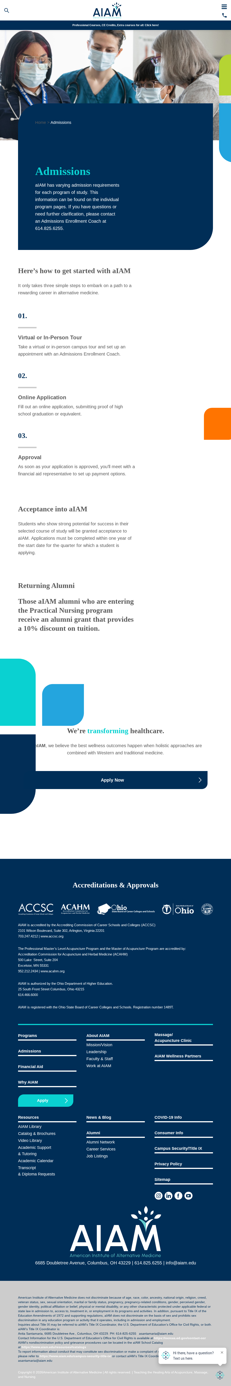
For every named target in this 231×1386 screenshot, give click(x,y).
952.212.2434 (28, 971)
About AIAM (97, 1035)
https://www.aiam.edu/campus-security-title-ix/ (75, 1356)
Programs (27, 1035)
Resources (28, 1117)
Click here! (152, 25)
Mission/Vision (99, 1045)
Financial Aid (30, 1066)
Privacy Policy (168, 1164)
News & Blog (98, 1117)
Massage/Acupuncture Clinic (173, 1037)
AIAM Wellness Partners (178, 1056)
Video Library (30, 1140)
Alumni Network (100, 1142)
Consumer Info (169, 1133)
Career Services (101, 1149)
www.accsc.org (52, 936)
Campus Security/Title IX (178, 1148)
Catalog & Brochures (36, 1133)
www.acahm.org (53, 971)
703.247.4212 (28, 936)
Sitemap (162, 1179)
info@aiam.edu (181, 1262)
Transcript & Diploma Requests (36, 1171)
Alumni (93, 1133)
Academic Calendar (35, 1161)
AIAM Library (30, 1126)
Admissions (29, 1051)
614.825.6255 (148, 1262)
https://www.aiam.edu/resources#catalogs (54, 1347)
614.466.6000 (28, 995)
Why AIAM (28, 1082)
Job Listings (97, 1156)
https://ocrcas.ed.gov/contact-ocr (180, 1338)
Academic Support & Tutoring (34, 1150)
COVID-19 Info (168, 1117)
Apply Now (112, 780)
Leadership (96, 1052)
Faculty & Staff (99, 1059)
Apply (42, 1100)
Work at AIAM (98, 1066)
